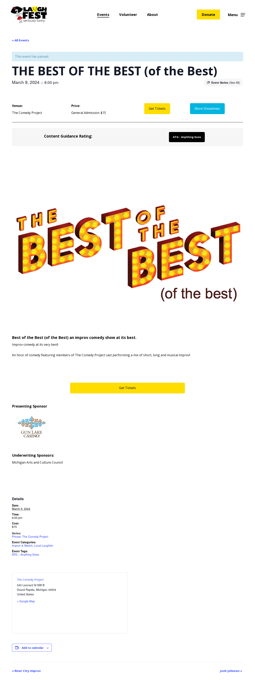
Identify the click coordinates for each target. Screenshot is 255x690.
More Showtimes (207, 108)
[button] (236, 15)
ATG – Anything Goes (187, 137)
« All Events (20, 40)
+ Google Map (26, 601)
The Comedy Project (30, 579)
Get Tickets (157, 108)
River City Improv (26, 671)
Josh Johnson (231, 671)
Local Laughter (43, 545)
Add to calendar (32, 648)
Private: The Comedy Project (30, 537)
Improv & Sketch (22, 545)
